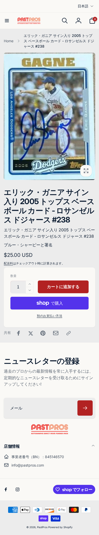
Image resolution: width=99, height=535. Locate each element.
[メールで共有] (56, 333)
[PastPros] (49, 432)
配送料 (8, 263)
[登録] (85, 408)
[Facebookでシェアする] (18, 333)
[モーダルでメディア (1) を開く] (49, 116)
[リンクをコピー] (68, 333)
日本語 (83, 6)
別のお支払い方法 (49, 316)
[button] (6, 20)
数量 (13, 275)
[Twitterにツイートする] (30, 333)
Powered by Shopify (60, 527)
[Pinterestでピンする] (42, 333)
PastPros (42, 527)
